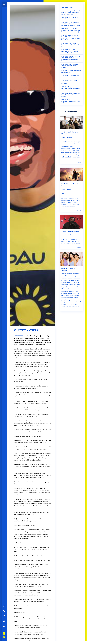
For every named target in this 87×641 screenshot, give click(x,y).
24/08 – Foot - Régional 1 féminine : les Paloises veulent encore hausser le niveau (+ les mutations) (71, 12)
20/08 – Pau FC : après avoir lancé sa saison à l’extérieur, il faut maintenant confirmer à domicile (70, 88)
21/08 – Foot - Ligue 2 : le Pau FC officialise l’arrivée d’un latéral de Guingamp (69, 66)
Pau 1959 (4, 633)
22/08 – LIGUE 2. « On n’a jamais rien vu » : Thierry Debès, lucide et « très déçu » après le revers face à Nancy (70, 24)
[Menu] (4, 4)
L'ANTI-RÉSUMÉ (18, 336)
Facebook (4, 616)
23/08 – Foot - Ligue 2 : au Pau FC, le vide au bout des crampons (70, 18)
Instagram (4, 606)
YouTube (4, 626)
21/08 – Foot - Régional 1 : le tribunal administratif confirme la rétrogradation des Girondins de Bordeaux (70, 58)
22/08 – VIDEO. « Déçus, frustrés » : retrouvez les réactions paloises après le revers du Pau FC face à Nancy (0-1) (71, 30)
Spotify (4, 621)
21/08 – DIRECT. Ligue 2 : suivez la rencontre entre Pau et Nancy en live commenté (70, 82)
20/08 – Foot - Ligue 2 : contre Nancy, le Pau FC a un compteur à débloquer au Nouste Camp (70, 101)
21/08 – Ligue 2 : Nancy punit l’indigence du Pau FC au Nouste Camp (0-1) (71, 45)
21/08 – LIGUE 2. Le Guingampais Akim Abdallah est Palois (71, 71)
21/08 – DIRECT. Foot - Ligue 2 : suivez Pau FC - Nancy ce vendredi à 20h (70, 76)
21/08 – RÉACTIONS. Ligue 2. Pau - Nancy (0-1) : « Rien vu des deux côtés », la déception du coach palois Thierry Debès (70, 38)
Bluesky (4, 611)
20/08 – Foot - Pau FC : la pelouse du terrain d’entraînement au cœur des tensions (70, 95)
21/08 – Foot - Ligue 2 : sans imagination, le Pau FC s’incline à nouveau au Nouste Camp (69, 51)
